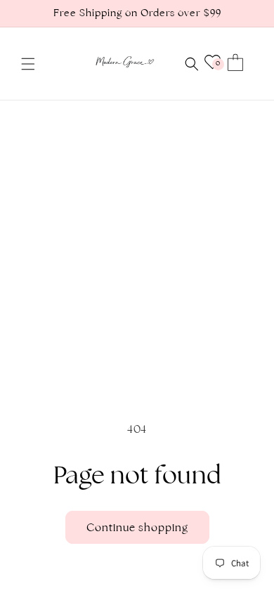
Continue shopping (137, 527)
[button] (28, 63)
